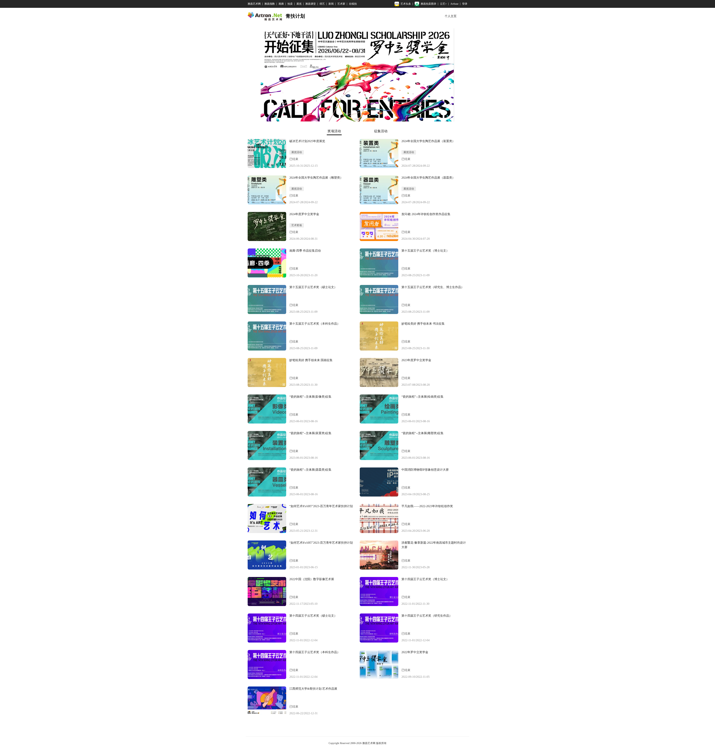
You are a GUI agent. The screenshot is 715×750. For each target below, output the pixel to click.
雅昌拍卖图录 (428, 3)
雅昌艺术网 (254, 3)
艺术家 (341, 3)
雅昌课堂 (310, 3)
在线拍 (353, 3)
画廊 (281, 3)
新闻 (331, 3)
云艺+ (443, 3)
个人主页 (451, 16)
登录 (464, 3)
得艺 (322, 3)
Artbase (454, 3)
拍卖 (290, 3)
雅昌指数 (269, 3)
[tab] (334, 131)
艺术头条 (406, 3)
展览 (299, 3)
